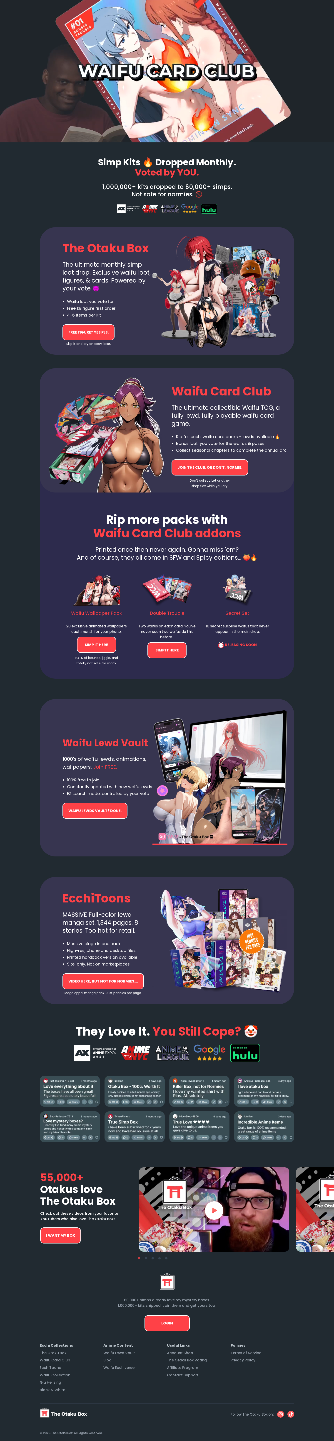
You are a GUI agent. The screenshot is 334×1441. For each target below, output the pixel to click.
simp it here (96, 645)
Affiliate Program (182, 1367)
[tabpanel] (214, 1209)
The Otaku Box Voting (187, 1360)
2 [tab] (146, 1258)
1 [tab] (139, 1258)
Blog (107, 1360)
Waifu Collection (55, 1375)
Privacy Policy (243, 1360)
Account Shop (180, 1353)
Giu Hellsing (50, 1382)
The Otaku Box (53, 1353)
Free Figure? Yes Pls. (88, 332)
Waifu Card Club (55, 1360)
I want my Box (60, 1235)
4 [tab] (159, 1258)
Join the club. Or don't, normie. (210, 467)
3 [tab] (152, 1258)
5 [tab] (166, 1258)
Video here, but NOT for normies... (94, 811)
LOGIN (167, 1323)
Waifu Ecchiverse (119, 1367)
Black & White (52, 1389)
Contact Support (183, 1375)
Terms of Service (246, 1353)
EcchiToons (50, 1367)
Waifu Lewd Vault (119, 1353)
